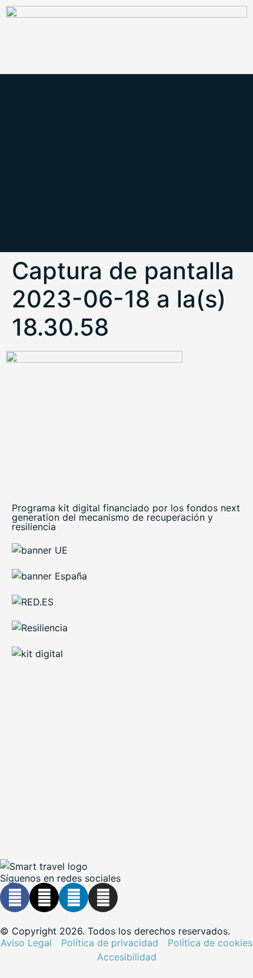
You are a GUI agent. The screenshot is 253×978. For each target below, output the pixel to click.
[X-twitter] (44, 897)
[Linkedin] (73, 897)
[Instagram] (103, 897)
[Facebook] (14, 897)
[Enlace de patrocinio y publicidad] (126, 14)
